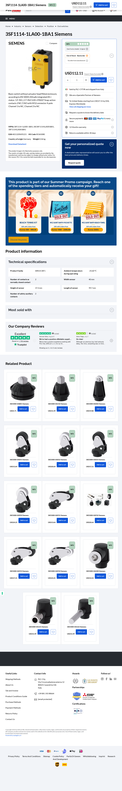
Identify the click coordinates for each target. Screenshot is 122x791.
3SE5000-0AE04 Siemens (19, 515)
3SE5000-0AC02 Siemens (57, 404)
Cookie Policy (58, 756)
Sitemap (46, 756)
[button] (112, 59)
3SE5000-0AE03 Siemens (95, 460)
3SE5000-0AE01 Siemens (19, 460)
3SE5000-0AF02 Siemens (95, 515)
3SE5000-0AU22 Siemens (76, 627)
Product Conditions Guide (16, 696)
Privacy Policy (14, 756)
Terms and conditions (31, 756)
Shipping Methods (12, 679)
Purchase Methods (13, 702)
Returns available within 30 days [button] (82, 133)
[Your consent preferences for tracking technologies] (2, 593)
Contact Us (10, 719)
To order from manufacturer (77, 60)
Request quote (74, 163)
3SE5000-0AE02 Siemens (57, 460)
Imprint (102, 756)
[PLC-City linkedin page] (111, 678)
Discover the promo (18, 239)
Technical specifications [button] (27, 262)
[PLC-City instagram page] (102, 678)
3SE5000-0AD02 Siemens (95, 404)
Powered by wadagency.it (13, 735)
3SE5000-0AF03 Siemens (19, 571)
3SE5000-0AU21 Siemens (38, 627)
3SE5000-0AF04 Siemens (57, 571)
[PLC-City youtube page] (115, 678)
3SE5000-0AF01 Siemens (57, 515)
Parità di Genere (73, 756)
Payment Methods (13, 708)
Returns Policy (11, 713)
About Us (9, 685)
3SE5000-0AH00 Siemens (95, 571)
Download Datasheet (17, 144)
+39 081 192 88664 (46, 693)
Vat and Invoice (11, 690)
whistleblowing (89, 756)
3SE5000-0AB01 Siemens (19, 404)
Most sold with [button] (20, 310)
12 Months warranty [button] (77, 127)
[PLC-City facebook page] (106, 678)
